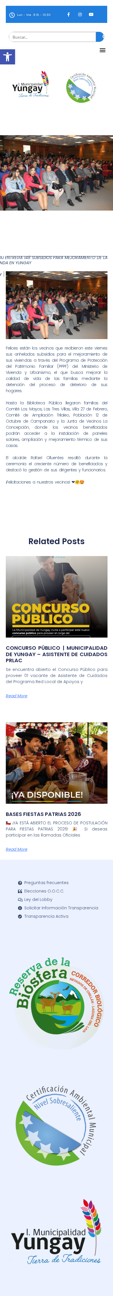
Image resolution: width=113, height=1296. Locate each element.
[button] (7, 56)
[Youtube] (91, 14)
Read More (17, 696)
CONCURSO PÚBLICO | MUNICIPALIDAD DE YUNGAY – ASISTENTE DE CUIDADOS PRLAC (56, 654)
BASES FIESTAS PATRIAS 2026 (43, 814)
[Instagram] (79, 14)
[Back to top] (100, 1283)
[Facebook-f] (68, 14)
